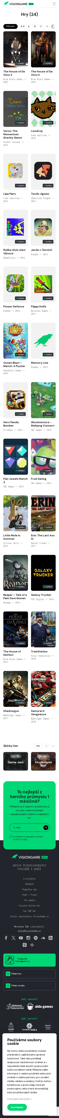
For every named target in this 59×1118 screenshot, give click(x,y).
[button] (46, 746)
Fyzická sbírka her (29, 905)
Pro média (29, 900)
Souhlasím (17, 1107)
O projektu (29, 878)
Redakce (29, 884)
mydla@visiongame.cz (29, 930)
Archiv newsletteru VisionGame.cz (29, 916)
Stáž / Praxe (29, 894)
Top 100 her (29, 910)
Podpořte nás (29, 889)
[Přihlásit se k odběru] (45, 827)
